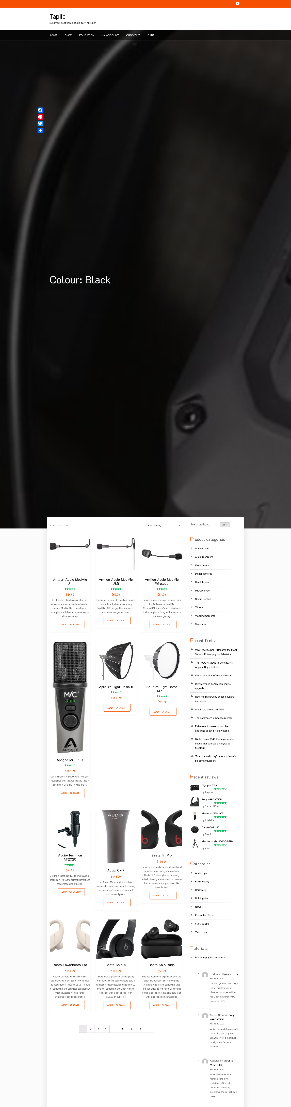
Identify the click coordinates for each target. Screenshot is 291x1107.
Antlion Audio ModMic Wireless (162, 581)
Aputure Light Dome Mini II (161, 688)
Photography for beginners (210, 957)
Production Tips (204, 915)
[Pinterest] (40, 117)
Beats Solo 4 (116, 964)
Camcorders (202, 565)
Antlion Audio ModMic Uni (70, 581)
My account (110, 35)
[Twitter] (40, 123)
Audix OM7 (115, 870)
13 (139, 1028)
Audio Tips (201, 873)
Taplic (58, 16)
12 (57, 525)
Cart (151, 35)
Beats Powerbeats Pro (70, 964)
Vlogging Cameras (205, 615)
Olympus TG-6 (230, 974)
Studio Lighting (203, 599)
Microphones (202, 590)
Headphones (202, 582)
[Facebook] (40, 110)
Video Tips (201, 932)
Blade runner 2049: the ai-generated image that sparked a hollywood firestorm (214, 744)
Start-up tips (202, 923)
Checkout (133, 35)
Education (86, 35)
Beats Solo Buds (162, 964)
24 (62, 525)
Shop (68, 35)
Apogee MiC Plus (70, 760)
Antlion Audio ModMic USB (116, 581)
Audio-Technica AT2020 (70, 857)
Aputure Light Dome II (116, 686)
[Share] (40, 130)
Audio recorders (204, 556)
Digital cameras (203, 573)
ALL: (67, 525)
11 (121, 1028)
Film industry (202, 881)
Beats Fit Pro (162, 855)
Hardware (200, 890)
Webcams (200, 624)
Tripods (199, 607)
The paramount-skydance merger (213, 718)
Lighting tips (201, 898)
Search (225, 525)
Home (53, 35)
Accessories (202, 548)
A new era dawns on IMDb (209, 709)
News (198, 906)
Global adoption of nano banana (213, 675)
